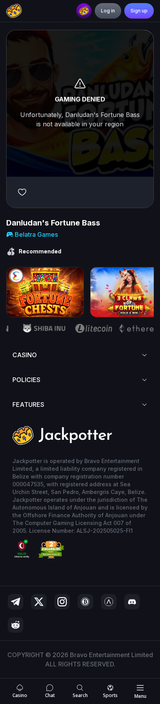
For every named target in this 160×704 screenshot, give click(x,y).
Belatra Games (36, 234)
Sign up (139, 11)
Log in (108, 11)
